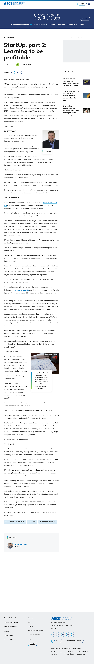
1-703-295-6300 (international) (62, 625)
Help (29, 639)
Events (6, 631)
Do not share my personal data (82, 652)
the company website (20, 290)
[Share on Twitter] (16, 72)
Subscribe (85, 19)
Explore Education (10, 627)
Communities (8, 635)
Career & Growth (10, 618)
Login (82, 4)
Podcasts (61, 24)
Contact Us (55, 628)
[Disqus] (47, 581)
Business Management (15, 522)
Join (29, 622)
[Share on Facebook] (11, 72)
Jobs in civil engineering (36, 630)
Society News (39, 24)
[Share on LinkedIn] (20, 72)
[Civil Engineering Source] (47, 16)
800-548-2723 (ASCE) (59, 622)
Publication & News (11, 622)
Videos (52, 24)
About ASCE (8, 640)
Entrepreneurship (47, 522)
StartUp (32, 522)
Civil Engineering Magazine (19, 24)
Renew (30, 626)
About (82, 24)
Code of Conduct (54, 652)
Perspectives (72, 24)
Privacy (62, 653)
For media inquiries (34, 635)
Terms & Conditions (70, 652)
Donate (30, 618)
